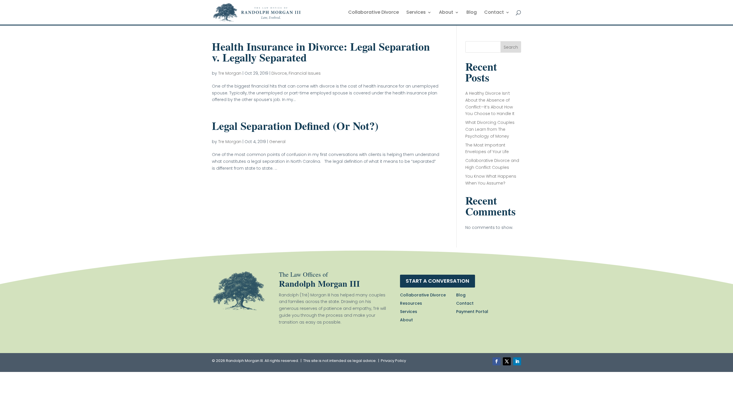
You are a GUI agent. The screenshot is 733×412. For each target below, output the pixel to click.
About (446, 12)
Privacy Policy (393, 360)
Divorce (279, 73)
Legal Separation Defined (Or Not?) (295, 126)
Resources (411, 303)
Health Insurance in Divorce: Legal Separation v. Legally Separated (321, 52)
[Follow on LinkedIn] (517, 361)
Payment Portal (472, 311)
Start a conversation (437, 280)
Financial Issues (305, 73)
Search (511, 47)
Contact (494, 12)
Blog (471, 12)
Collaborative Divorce (373, 12)
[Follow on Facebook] (496, 361)
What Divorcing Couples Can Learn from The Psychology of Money (490, 129)
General (277, 141)
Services (416, 12)
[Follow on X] (507, 361)
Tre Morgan (229, 73)
